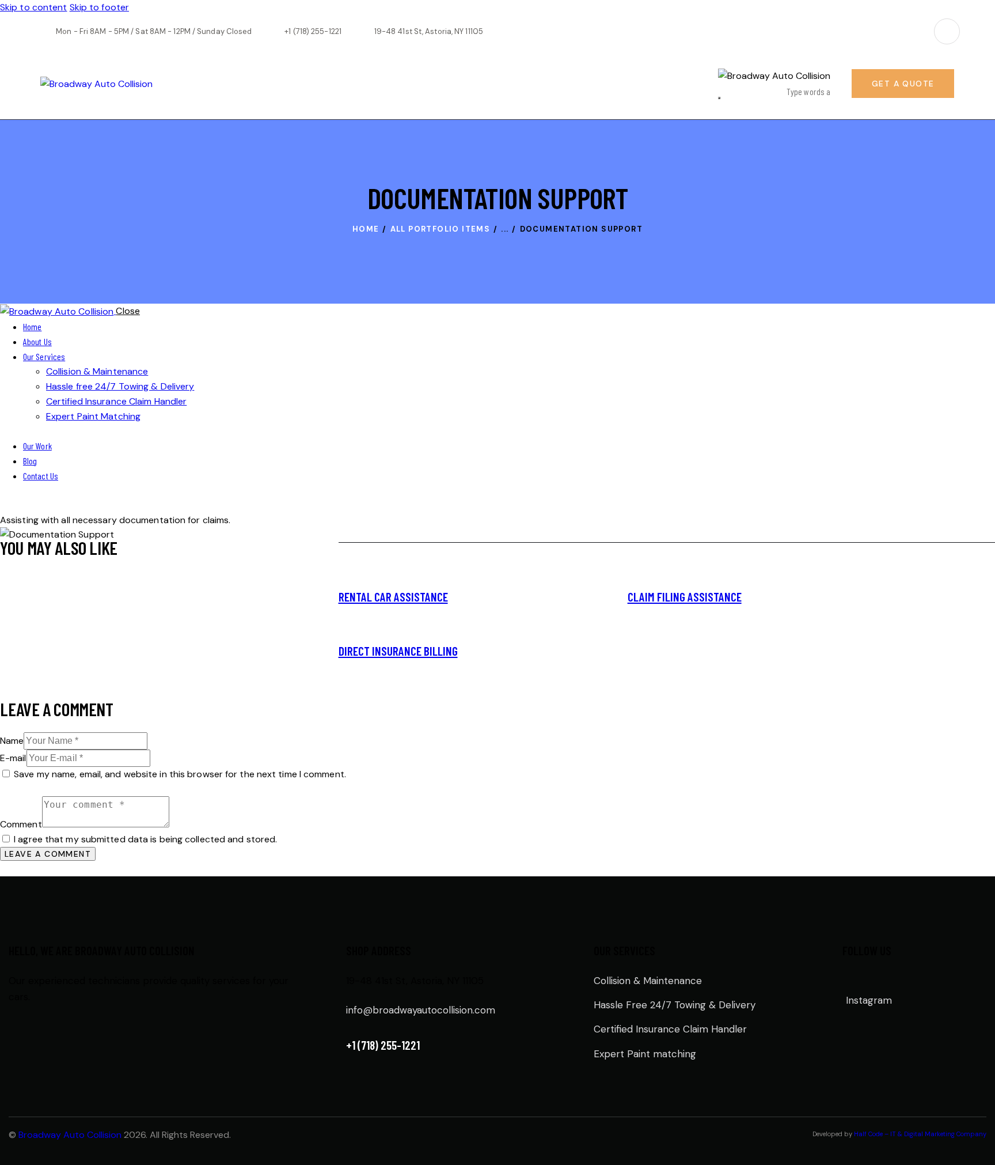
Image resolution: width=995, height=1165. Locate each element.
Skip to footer (99, 7)
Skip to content (33, 7)
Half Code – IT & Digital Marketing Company (920, 1134)
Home (365, 229)
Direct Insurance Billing (398, 651)
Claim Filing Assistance (685, 596)
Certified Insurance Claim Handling (535, 598)
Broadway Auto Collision (69, 1135)
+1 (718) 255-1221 (383, 1045)
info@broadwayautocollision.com (420, 1010)
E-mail (13, 758)
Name (12, 741)
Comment (21, 824)
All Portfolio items (440, 229)
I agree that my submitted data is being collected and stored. (145, 839)
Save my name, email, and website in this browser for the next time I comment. (180, 774)
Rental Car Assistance (393, 596)
